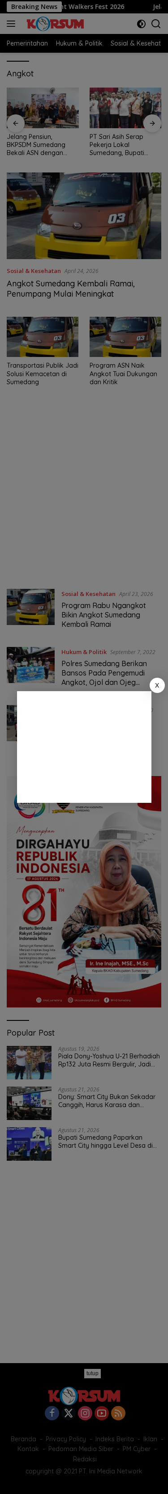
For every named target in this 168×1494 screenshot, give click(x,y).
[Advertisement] (84, 747)
